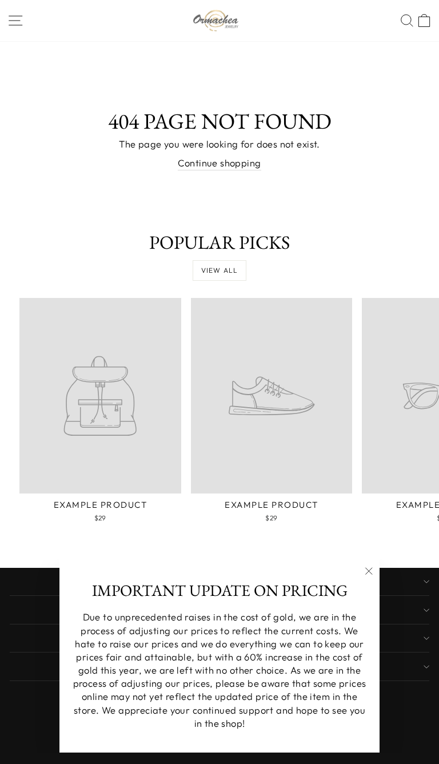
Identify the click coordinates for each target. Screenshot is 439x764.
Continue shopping (219, 163)
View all (219, 270)
